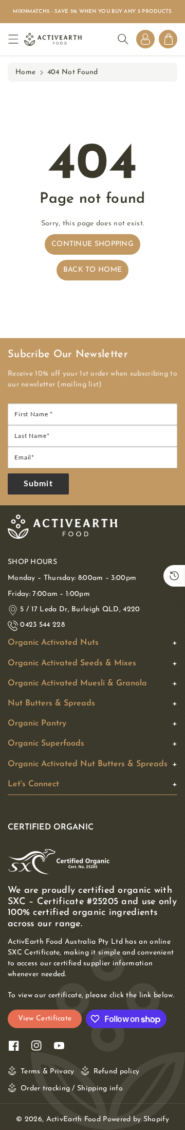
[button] (16, 39)
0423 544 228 (42, 625)
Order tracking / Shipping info (72, 1088)
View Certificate (45, 1018)
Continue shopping (92, 244)
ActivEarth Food (73, 1119)
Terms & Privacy (48, 1071)
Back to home (92, 270)
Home (25, 72)
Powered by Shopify (136, 1119)
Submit (38, 484)
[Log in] (145, 39)
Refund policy (117, 1071)
